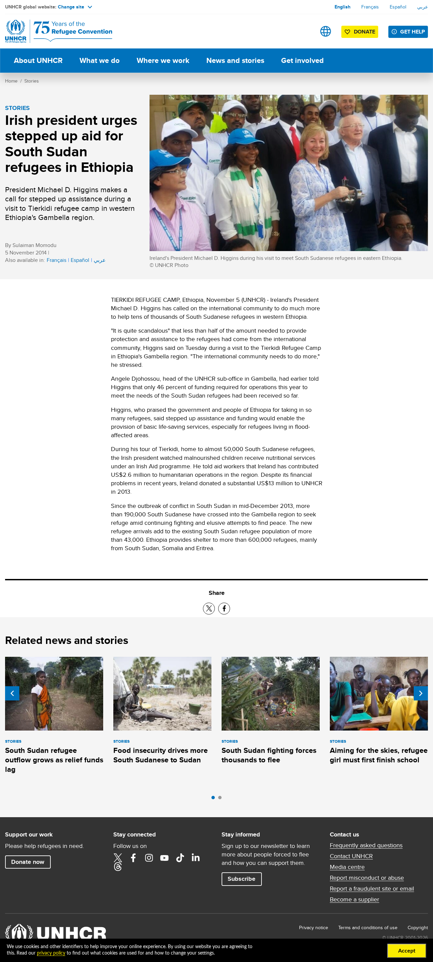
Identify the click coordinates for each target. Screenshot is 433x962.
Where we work (163, 60)
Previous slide (12, 693)
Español (398, 6)
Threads (117, 866)
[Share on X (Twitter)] (209, 608)
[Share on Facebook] (224, 608)
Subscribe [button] (241, 878)
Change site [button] (71, 6)
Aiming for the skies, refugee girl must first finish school (379, 755)
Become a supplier (354, 899)
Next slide (421, 693)
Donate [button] (364, 32)
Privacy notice (313, 927)
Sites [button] (325, 31)
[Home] (52, 31)
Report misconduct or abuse (367, 877)
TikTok (180, 857)
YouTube (164, 857)
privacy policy (51, 953)
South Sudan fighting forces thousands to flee (269, 755)
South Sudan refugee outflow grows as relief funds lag (54, 760)
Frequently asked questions (366, 845)
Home (11, 80)
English (342, 6)
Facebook (133, 857)
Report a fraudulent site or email (372, 888)
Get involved (302, 60)
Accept (406, 951)
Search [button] (304, 31)
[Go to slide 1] (214, 799)
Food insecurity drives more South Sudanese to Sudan (160, 755)
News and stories (235, 60)
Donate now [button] (27, 861)
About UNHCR (38, 60)
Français (370, 6)
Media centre (347, 867)
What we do (99, 60)
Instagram (148, 857)
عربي (422, 6)
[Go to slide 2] (221, 799)
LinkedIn (195, 857)
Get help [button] (412, 32)
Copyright (418, 927)
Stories (31, 80)
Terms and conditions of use (367, 927)
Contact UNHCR (351, 856)
